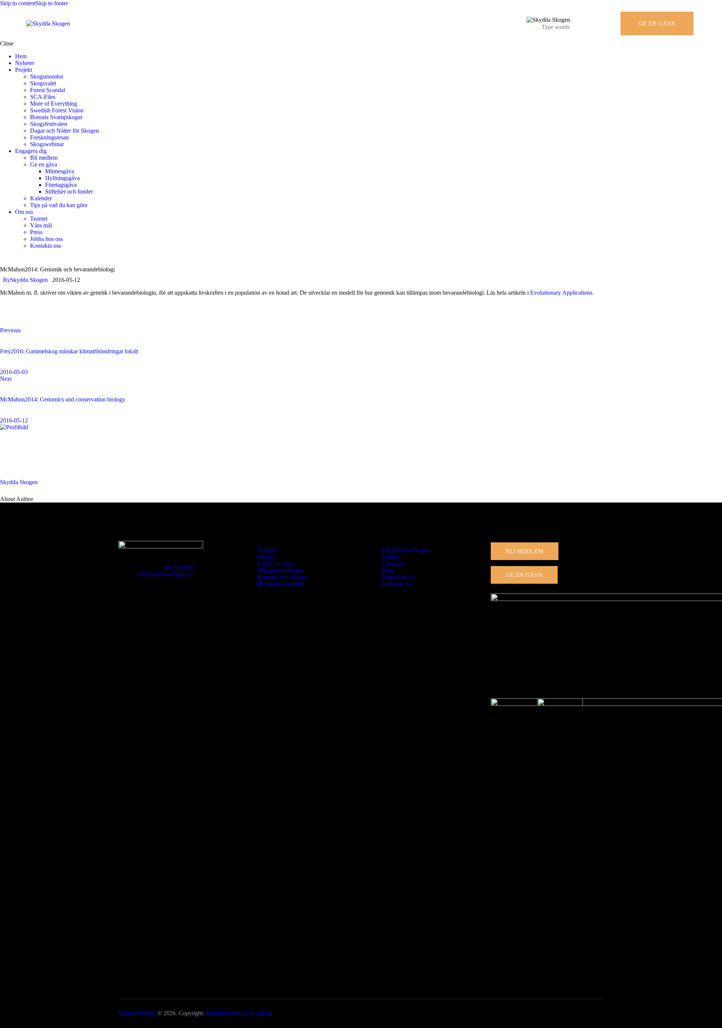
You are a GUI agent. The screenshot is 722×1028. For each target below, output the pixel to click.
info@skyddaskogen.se (165, 574)
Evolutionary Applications (561, 292)
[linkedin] (38, 258)
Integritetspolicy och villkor (238, 1013)
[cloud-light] (21, 258)
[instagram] (12, 258)
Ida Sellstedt (178, 567)
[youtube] (29, 258)
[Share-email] (51, 318)
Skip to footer (52, 3)
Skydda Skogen (19, 482)
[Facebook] (9, 318)
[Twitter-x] (30, 318)
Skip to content (18, 3)
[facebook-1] (4, 258)
